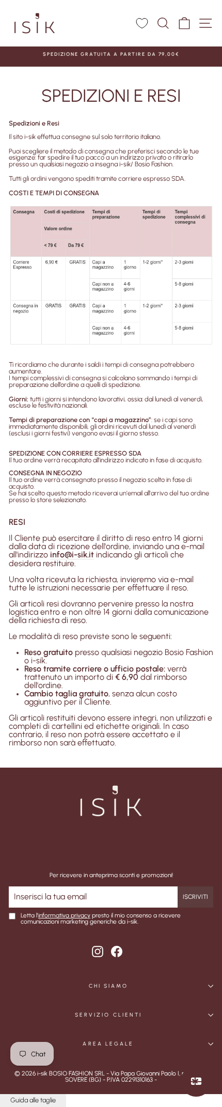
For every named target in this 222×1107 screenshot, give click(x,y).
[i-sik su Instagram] (97, 951)
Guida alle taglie (33, 1100)
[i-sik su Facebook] (116, 951)
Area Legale (108, 1043)
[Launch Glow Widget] (196, 1081)
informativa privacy (64, 915)
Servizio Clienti (108, 1014)
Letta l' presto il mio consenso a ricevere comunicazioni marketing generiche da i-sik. (101, 919)
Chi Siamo (109, 986)
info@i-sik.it (72, 555)
